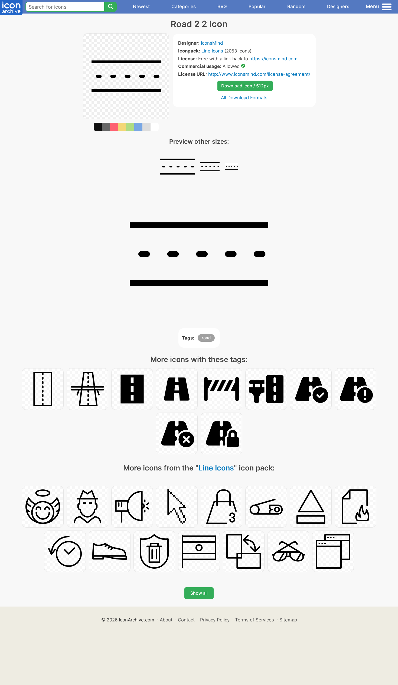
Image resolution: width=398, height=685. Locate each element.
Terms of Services (254, 620)
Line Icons (212, 51)
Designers (338, 6)
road (206, 337)
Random (296, 6)
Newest (141, 6)
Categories (183, 6)
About (166, 620)
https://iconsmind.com (273, 58)
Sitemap (288, 620)
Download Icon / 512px (245, 85)
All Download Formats (244, 97)
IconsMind (212, 43)
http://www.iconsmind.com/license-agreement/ (259, 74)
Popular (257, 6)
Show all (199, 593)
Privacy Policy (215, 620)
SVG (222, 6)
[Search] (110, 7)
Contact (186, 620)
